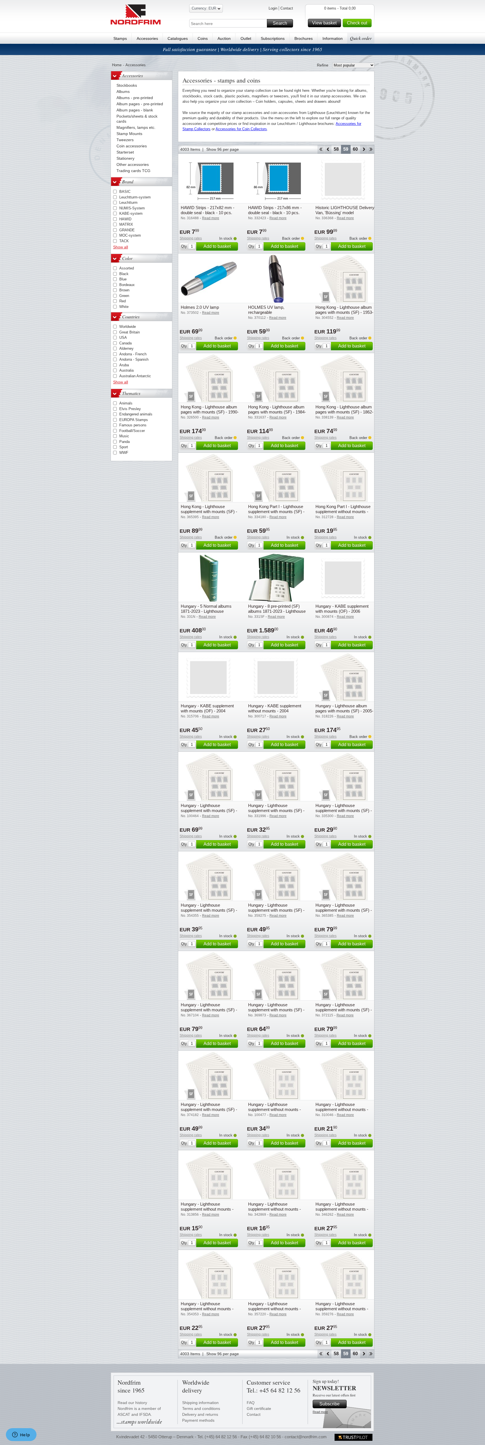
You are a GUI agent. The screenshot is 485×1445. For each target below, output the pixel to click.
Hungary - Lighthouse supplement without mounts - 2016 (274, 1308)
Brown (124, 290)
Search (280, 23)
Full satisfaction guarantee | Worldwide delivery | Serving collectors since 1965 (242, 49)
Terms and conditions (201, 1408)
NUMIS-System (132, 208)
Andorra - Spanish (133, 359)
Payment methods (198, 1420)
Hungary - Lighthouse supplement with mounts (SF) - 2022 (276, 1009)
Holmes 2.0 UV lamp (200, 307)
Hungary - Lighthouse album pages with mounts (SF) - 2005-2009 (344, 710)
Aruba (124, 365)
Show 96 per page (222, 149)
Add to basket (217, 246)
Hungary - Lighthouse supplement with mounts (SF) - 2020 (343, 910)
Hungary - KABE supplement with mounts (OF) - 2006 (342, 609)
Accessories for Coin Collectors (241, 129)
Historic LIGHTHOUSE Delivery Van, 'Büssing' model (344, 210)
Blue (123, 279)
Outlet (246, 38)
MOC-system (130, 235)
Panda (124, 442)
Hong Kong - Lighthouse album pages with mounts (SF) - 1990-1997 (210, 411)
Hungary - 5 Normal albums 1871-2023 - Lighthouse (206, 609)
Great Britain (129, 332)
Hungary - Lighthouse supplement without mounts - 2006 (341, 1109)
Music (124, 436)
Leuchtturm (128, 202)
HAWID (125, 219)
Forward (363, 149)
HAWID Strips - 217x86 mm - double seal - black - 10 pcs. (275, 210)
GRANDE (127, 230)
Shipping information (200, 1402)
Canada (125, 343)
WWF (123, 453)
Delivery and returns (200, 1414)
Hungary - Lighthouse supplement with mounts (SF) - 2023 (343, 1009)
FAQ (251, 1402)
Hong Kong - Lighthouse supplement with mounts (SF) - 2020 (209, 511)
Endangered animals (135, 414)
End (370, 149)
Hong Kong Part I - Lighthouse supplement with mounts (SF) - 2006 (276, 511)
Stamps (120, 38)
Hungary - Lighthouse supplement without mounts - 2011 (274, 1209)
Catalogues (178, 38)
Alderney (126, 348)
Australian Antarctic (135, 376)
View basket (324, 22)
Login (273, 8)
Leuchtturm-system (135, 197)
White (124, 307)
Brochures (303, 38)
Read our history (132, 1402)
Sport (123, 447)
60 (355, 149)
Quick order (361, 38)
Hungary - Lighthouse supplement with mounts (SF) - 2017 (276, 910)
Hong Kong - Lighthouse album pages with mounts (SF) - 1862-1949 (344, 411)
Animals (125, 403)
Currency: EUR (204, 8)
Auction (224, 38)
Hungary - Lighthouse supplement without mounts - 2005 (207, 1209)
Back (327, 149)
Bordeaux (127, 285)
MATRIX (126, 224)
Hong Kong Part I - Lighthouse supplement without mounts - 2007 (342, 511)
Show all (120, 247)
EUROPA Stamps (133, 420)
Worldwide (127, 326)
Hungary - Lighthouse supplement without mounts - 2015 (207, 1308)
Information (332, 38)
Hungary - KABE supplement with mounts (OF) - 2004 (207, 708)
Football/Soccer (132, 431)
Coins (203, 38)
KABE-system (131, 213)
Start (320, 149)
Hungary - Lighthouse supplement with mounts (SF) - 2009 (276, 810)
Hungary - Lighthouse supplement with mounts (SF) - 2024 (209, 1109)
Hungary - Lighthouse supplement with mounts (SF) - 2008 (343, 810)
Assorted (126, 268)
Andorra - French (133, 354)
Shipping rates (191, 238)
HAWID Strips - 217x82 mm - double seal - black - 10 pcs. (207, 210)
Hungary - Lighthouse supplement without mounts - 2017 (341, 1308)
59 (345, 149)
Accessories (147, 38)
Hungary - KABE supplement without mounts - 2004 (274, 708)
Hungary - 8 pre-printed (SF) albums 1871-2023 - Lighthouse (277, 609)
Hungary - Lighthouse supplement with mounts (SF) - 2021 (209, 1009)
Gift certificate (259, 1408)
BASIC (125, 191)
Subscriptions (273, 38)
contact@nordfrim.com (306, 1436)
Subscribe (329, 1403)
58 (336, 149)
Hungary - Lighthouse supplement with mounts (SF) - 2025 (209, 810)
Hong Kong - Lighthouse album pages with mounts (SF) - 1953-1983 (344, 312)
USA (123, 337)
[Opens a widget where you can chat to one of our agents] (21, 1435)
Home (117, 65)
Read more (320, 1412)
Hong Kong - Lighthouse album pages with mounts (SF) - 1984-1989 (277, 411)
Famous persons (133, 425)
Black (124, 274)
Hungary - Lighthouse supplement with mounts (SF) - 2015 (209, 910)
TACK (124, 241)
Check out (357, 22)
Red (122, 301)
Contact (286, 8)
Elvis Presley (130, 409)
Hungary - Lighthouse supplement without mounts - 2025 (274, 1109)
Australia (126, 370)
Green (124, 296)
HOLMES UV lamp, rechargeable (266, 310)
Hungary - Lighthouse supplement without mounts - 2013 (341, 1209)
